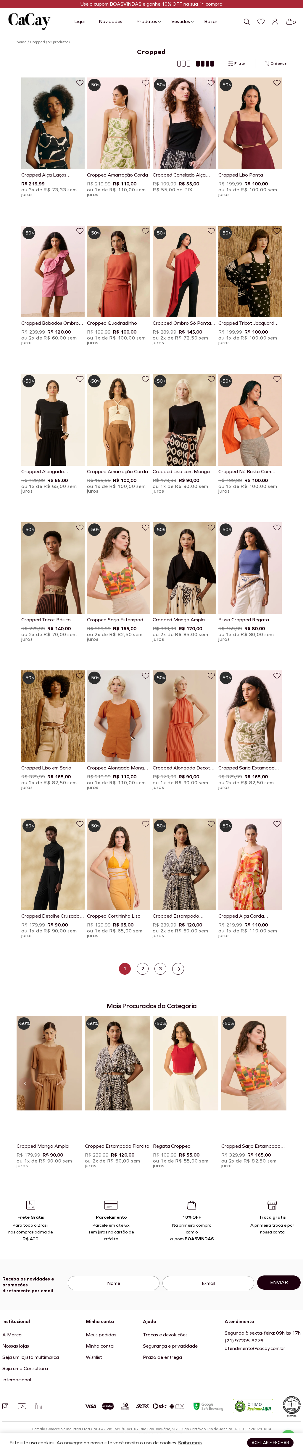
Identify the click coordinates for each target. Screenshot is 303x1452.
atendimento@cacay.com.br (255, 1348)
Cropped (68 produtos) (50, 42)
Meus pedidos (101, 1335)
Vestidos (180, 21)
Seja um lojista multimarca (30, 1357)
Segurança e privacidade (170, 1346)
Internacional (16, 1380)
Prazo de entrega (162, 1357)
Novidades (110, 21)
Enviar (279, 1282)
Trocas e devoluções (165, 1335)
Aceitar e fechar (270, 1442)
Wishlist (94, 1357)
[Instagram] (5, 1406)
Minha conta (100, 1346)
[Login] (275, 21)
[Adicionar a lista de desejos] (79, 83)
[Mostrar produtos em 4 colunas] (205, 64)
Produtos (146, 21)
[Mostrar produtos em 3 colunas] (183, 64)
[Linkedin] (38, 1406)
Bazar (210, 21)
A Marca (12, 1335)
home (22, 42)
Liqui (79, 21)
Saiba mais (190, 1442)
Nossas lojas (15, 1346)
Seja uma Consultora (25, 1368)
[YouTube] (22, 1406)
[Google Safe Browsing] (208, 1406)
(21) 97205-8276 (244, 1340)
